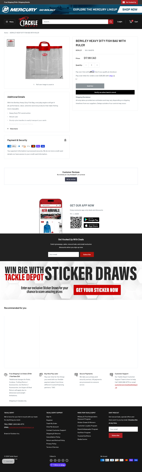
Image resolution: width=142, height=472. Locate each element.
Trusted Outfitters (84, 436)
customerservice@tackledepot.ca (21, 427)
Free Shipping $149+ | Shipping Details (17, 2)
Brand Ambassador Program (88, 429)
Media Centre (82, 439)
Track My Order (51, 423)
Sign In (48, 417)
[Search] (110, 21)
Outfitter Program (84, 432)
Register (49, 420)
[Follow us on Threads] (59, 460)
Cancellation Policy (53, 437)
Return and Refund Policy (55, 440)
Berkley (79, 50)
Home (6, 33)
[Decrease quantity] (86, 65)
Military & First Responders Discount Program (87, 418)
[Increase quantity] (97, 65)
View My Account (52, 427)
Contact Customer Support (56, 430)
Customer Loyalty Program (87, 426)
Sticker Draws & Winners (86, 422)
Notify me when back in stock (105, 92)
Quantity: (79, 65)
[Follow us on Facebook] (51, 460)
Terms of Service (52, 447)
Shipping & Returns (53, 433)
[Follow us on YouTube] (66, 460)
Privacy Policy (51, 444)
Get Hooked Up (131, 2)
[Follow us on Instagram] (63, 460)
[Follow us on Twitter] (55, 460)
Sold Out (90, 86)
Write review (71, 179)
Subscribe (87, 254)
